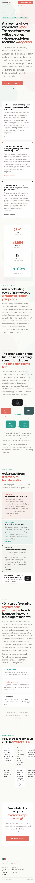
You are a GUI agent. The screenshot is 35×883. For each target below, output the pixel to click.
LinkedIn (14, 871)
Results (14, 6)
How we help (5, 6)
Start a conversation (26, 2)
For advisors (29, 6)
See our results (10, 89)
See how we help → (10, 137)
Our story (21, 6)
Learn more (27, 578)
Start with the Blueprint (12, 83)
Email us (14, 872)
